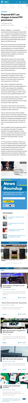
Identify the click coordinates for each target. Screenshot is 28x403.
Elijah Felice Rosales (7, 361)
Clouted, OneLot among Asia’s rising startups (14, 303)
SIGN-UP (8, 201)
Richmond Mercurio (7, 289)
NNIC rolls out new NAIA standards (13, 359)
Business (4, 12)
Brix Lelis (5, 334)
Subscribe (24, 2)
